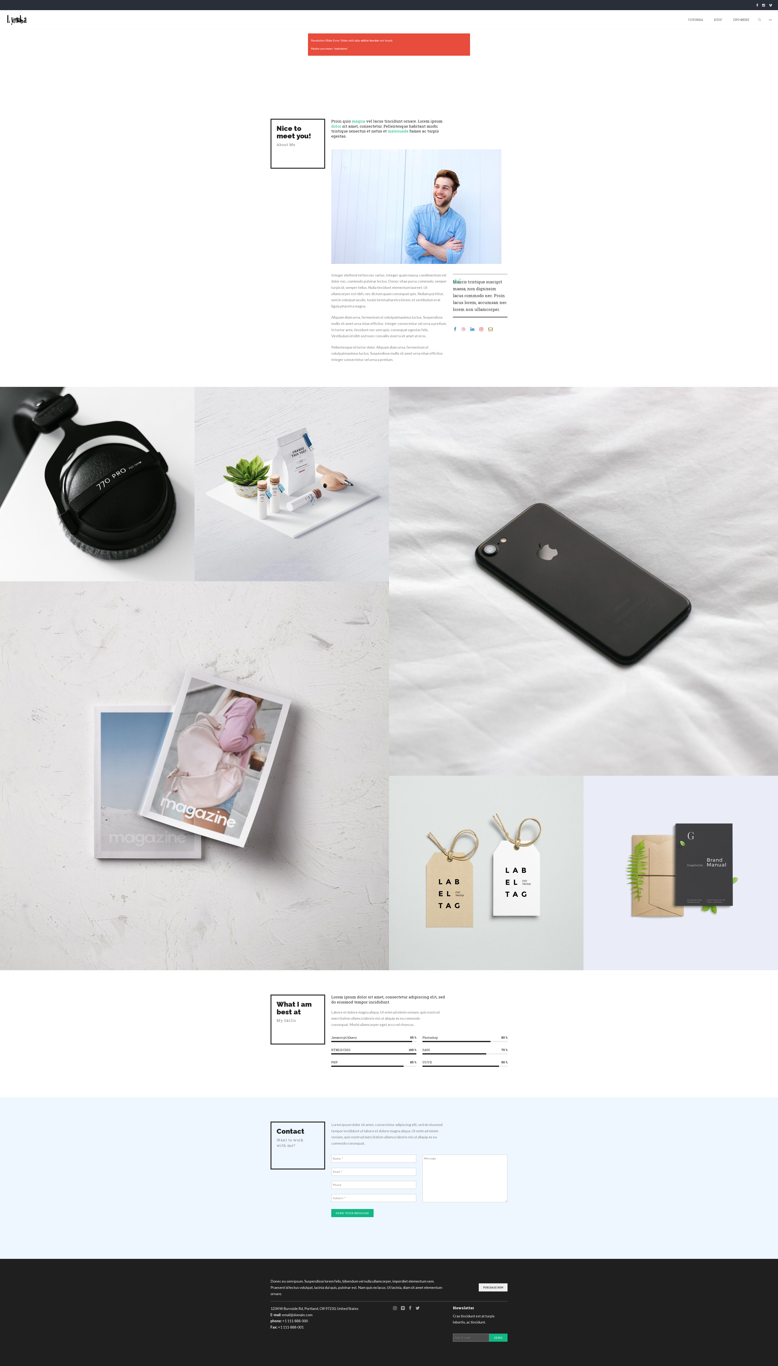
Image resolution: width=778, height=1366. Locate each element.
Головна (695, 20)
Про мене (741, 20)
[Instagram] (763, 5)
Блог (718, 20)
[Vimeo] (770, 5)
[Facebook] (757, 5)
